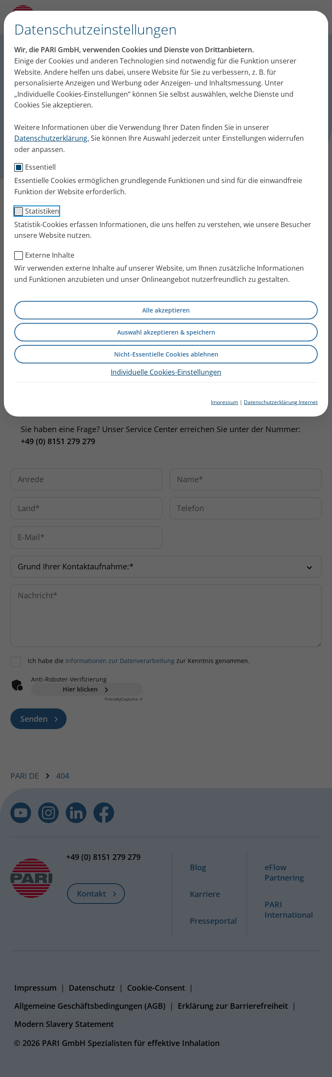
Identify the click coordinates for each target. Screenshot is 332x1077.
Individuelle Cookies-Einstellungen (166, 372)
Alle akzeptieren (166, 310)
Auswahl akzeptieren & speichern (166, 332)
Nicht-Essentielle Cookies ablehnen (166, 354)
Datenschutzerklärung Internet (281, 402)
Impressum (224, 402)
